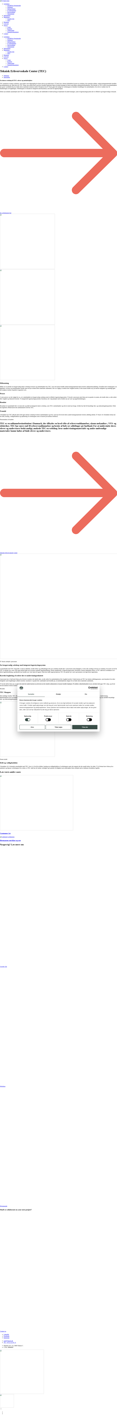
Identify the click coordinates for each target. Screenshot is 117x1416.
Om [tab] (86, 694)
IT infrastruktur (11, 10)
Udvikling (7, 4)
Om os (5, 25)
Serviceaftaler (11, 12)
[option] (60, 1412)
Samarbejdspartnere (13, 32)
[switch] (48, 719)
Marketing (7, 17)
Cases (9, 27)
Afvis (32, 727)
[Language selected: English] (58, 1411)
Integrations (7, 15)
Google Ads (10, 19)
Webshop (10, 7)
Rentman (6, 22)
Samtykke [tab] (31, 694)
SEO (8, 20)
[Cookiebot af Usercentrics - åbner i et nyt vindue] (90, 688)
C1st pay (6, 24)
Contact (6, 33)
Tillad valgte (58, 727)
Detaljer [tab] (58, 694)
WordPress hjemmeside (14, 5)
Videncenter (10, 30)
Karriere (9, 29)
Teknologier (10, 14)
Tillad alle (85, 727)
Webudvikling (11, 9)
